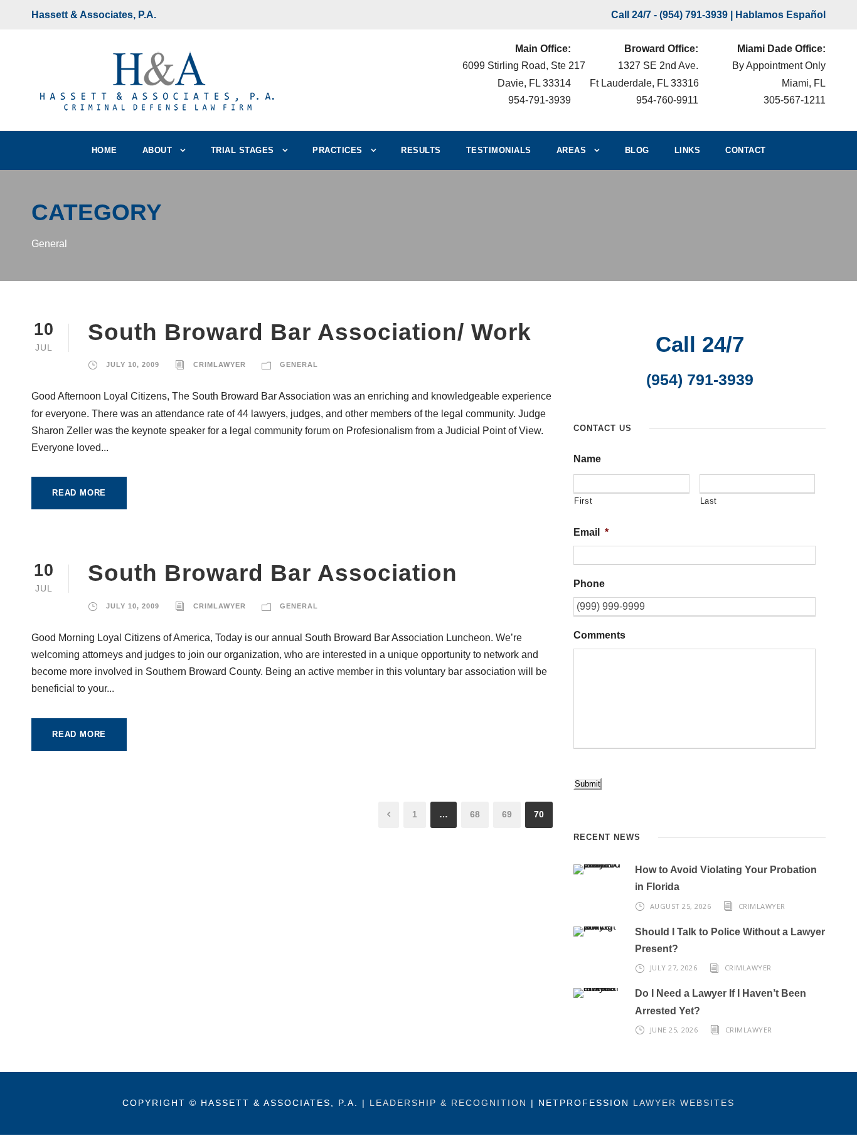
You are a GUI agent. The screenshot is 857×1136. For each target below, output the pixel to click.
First (583, 501)
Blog (637, 150)
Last (709, 501)
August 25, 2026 (680, 906)
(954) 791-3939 (693, 14)
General (299, 364)
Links (687, 150)
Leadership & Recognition (448, 1103)
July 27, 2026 (674, 967)
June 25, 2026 (674, 1029)
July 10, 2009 (132, 364)
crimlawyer (219, 364)
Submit (587, 783)
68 (475, 814)
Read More (79, 492)
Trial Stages (242, 150)
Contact (745, 150)
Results (421, 150)
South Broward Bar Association (272, 573)
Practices (337, 150)
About (157, 150)
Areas (571, 150)
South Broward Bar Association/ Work (309, 332)
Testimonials (498, 150)
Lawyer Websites (684, 1103)
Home (104, 150)
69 (507, 814)
